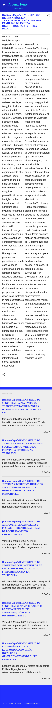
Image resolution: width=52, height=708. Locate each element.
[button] (48, 16)
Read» (46, 431)
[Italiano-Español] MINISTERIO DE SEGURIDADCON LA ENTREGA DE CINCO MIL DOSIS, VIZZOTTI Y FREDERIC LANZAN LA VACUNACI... (22, 568)
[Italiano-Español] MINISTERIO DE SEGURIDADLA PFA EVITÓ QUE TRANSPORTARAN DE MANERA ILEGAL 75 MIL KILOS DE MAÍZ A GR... (21, 406)
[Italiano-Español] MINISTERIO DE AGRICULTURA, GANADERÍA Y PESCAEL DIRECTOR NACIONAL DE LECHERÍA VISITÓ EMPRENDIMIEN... (21, 528)
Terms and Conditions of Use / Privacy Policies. (22, 704)
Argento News (18, 4)
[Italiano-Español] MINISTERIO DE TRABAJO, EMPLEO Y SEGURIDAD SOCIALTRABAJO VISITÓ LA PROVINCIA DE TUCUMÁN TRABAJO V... (22, 447)
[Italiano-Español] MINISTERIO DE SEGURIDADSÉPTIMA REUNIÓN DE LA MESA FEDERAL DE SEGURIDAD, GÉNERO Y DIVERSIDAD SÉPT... (22, 609)
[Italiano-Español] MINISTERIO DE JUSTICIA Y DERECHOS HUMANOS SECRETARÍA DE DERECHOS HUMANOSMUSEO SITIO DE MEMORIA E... (22, 487)
